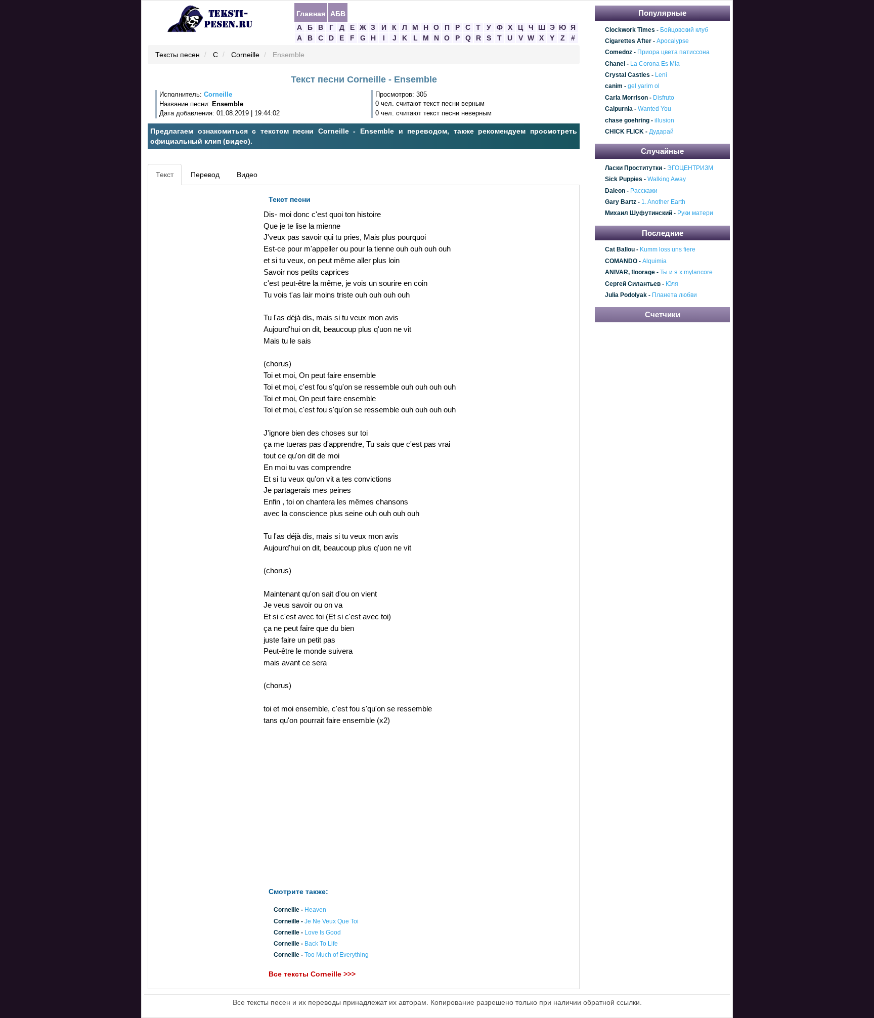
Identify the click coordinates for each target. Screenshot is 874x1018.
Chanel (615, 63)
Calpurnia (619, 108)
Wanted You (654, 108)
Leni (661, 74)
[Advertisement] (196, 342)
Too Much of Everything (336, 955)
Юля (672, 283)
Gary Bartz (620, 201)
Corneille (245, 55)
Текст (164, 175)
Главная (310, 13)
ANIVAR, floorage (630, 272)
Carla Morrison (626, 97)
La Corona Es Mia (655, 63)
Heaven (315, 910)
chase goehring (627, 120)
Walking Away (666, 179)
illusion (664, 120)
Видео (247, 175)
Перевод (205, 175)
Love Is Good (322, 932)
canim (614, 86)
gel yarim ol (644, 86)
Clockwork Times (630, 29)
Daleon (615, 190)
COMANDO (621, 261)
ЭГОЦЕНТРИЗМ (690, 168)
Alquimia (654, 261)
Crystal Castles (627, 74)
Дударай (661, 131)
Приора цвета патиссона (673, 52)
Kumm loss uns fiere (667, 249)
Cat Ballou (620, 249)
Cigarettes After (628, 41)
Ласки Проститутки (633, 168)
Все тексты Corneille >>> (312, 974)
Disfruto (663, 97)
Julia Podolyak (626, 295)
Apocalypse (673, 41)
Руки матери (695, 213)
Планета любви (674, 295)
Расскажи (644, 190)
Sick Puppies (623, 179)
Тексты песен (177, 55)
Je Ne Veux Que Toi (331, 921)
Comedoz (618, 52)
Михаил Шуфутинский (638, 213)
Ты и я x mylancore (686, 272)
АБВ (337, 13)
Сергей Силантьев (633, 283)
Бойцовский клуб (684, 29)
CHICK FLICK (624, 131)
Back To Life (321, 943)
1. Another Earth (663, 201)
